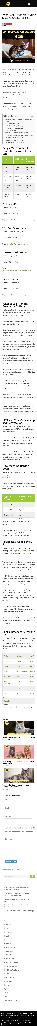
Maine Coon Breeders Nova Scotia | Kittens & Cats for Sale (18, 738)
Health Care (8, 974)
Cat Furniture (9, 959)
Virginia (19, 694)
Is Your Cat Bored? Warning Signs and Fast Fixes (19, 900)
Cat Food (7, 955)
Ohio (18, 682)
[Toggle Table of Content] (31, 116)
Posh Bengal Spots (13, 123)
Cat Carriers (8, 951)
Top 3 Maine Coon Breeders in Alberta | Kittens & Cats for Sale (17, 786)
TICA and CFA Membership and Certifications (19, 135)
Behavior (7, 925)
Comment (8, 839)
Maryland (7, 671)
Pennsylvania (8, 689)
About (31, 1022)
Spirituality (8, 989)
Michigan (33, 671)
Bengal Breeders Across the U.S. (14, 142)
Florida (19, 661)
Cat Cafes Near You (11, 947)
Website (8, 817)
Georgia (33, 661)
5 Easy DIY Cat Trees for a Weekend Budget (19, 911)
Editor (6, 742)
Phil (9, 27)
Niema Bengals (12, 130)
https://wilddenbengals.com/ (20, 244)
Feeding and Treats (11, 966)
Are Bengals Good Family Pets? (14, 140)
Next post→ (20, 869)
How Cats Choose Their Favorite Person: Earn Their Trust (18, 906)
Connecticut (8, 661)
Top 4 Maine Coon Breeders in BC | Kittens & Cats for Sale (18, 762)
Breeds (6, 936)
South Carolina (22, 689)
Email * (7, 808)
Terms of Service (23, 1022)
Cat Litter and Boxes (11, 962)
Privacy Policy (5, 1022)
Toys (6, 993)
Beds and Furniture (11, 921)
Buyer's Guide (9, 940)
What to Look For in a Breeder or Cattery (17, 132)
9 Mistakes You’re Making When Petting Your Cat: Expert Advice (18, 894)
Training (7, 996)
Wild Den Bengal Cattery (15, 126)
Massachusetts (22, 671)
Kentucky (33, 666)
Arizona (19, 656)
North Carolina (7, 683)
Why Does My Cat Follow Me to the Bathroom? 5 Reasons (16, 889)
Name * (8, 799)
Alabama (7, 656)
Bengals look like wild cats (21, 551)
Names (6, 985)
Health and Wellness (11, 970)
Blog (6, 928)
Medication (8, 981)
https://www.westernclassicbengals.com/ (16, 271)
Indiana (6, 666)
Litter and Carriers (10, 977)
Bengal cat (6, 386)
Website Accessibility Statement (17, 1024)
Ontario (7, 701)
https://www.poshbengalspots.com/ (22, 220)
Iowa (18, 666)
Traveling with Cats (11, 1000)
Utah (6, 694)
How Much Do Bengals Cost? (14, 137)
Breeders (9, 23)
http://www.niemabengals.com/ (21, 295)
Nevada (19, 676)
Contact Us (14, 1022)
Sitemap (4, 1024)
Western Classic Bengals (15, 128)
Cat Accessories (9, 943)
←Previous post (8, 869)
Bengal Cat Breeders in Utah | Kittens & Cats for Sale (18, 120)
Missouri (7, 676)
